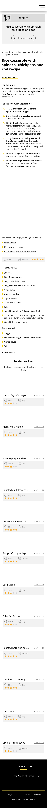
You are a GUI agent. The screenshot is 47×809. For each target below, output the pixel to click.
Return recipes (25, 38)
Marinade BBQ (10, 242)
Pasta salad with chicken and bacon (20, 251)
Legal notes (12, 794)
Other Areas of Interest (23, 776)
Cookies (27, 794)
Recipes (12, 52)
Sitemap (37, 794)
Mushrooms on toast (13, 247)
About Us (23, 766)
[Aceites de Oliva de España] (14, 5)
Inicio (4, 52)
